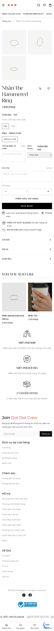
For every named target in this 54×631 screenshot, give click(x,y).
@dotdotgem (33, 617)
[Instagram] (24, 595)
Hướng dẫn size (42, 147)
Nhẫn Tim (33, 315)
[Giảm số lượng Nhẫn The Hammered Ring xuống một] (5, 191)
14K (5, 126)
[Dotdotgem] (12, 5)
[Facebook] (30, 595)
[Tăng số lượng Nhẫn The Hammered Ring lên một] (48, 191)
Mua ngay (27, 206)
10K (13, 126)
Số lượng (6, 185)
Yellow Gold (10, 139)
